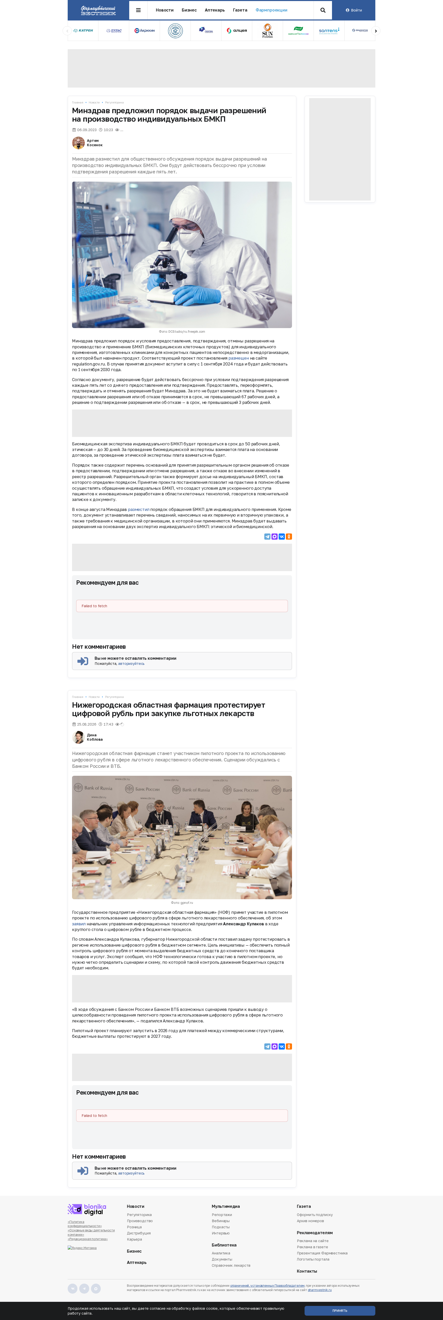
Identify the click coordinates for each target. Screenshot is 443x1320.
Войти (356, 10)
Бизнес (189, 10)
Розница (134, 1227)
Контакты (307, 1271)
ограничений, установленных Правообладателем (267, 1285)
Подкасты (221, 1227)
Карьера (134, 1239)
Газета (240, 10)
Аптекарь (215, 10)
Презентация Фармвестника (322, 1253)
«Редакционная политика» (88, 1239)
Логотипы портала (313, 1259)
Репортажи (222, 1215)
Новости (165, 10)
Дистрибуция (138, 1233)
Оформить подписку (315, 1215)
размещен (238, 358)
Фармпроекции (271, 10)
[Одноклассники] (289, 536)
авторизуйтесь (131, 663)
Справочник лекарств (231, 1265)
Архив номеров (310, 1221)
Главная (77, 102)
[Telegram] (267, 536)
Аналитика (221, 1253)
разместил (138, 509)
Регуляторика (114, 102)
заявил (79, 923)
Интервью (221, 1233)
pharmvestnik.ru (320, 1290)
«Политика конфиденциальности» (85, 1224)
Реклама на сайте (313, 1241)
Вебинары (221, 1221)
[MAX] (274, 536)
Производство (140, 1221)
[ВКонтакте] (282, 536)
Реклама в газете (312, 1247)
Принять (340, 1311)
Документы (222, 1259)
